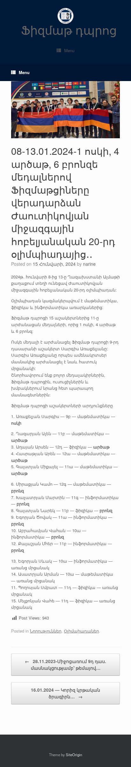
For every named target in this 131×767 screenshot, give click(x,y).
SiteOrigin (74, 754)
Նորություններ (45, 631)
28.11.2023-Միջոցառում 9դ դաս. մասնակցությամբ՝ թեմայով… (65, 664)
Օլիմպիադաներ (81, 631)
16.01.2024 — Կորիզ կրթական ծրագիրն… (65, 693)
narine (89, 264)
